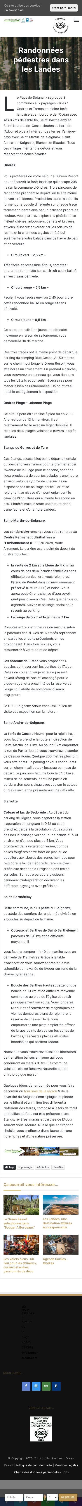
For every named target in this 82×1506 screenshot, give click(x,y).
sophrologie (25, 1167)
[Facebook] (26, 1386)
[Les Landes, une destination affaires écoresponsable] (61, 1205)
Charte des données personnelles (37, 1472)
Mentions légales (66, 1465)
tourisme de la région (40, 1091)
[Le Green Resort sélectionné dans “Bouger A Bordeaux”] (21, 1205)
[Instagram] (36, 1386)
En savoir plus (13, 10)
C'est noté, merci (64, 8)
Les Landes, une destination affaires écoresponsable (57, 1223)
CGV (66, 1472)
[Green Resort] (18, 20)
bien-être (58, 1167)
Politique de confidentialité (34, 1465)
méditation (43, 1167)
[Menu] (65, 20)
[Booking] (56, 1386)
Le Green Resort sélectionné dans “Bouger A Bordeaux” (19, 1223)
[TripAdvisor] (46, 1386)
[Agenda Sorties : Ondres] (61, 1245)
